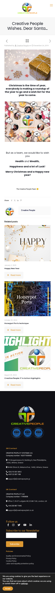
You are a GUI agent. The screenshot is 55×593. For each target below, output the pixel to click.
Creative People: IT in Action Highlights (22, 378)
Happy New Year (11, 268)
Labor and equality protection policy (20, 564)
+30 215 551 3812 (14, 472)
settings (24, 583)
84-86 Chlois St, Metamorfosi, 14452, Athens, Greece (27, 467)
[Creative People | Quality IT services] (27, 7)
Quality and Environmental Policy (18, 556)
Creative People (23, 46)
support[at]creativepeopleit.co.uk (21, 510)
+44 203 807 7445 (14, 506)
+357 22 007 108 (14, 474)
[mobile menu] (51, 5)
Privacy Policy (11, 558)
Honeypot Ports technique (16, 323)
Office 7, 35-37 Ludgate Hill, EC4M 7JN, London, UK (27, 501)
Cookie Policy (11, 561)
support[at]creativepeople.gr (19, 479)
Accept (7, 588)
